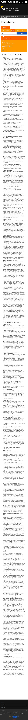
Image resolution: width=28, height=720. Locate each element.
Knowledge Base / (13, 16)
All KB (3, 30)
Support (6, 16)
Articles (18, 16)
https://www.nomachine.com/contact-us (11, 418)
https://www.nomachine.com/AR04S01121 (12, 189)
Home (2, 16)
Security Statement (20, 254)
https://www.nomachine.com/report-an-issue (12, 428)
